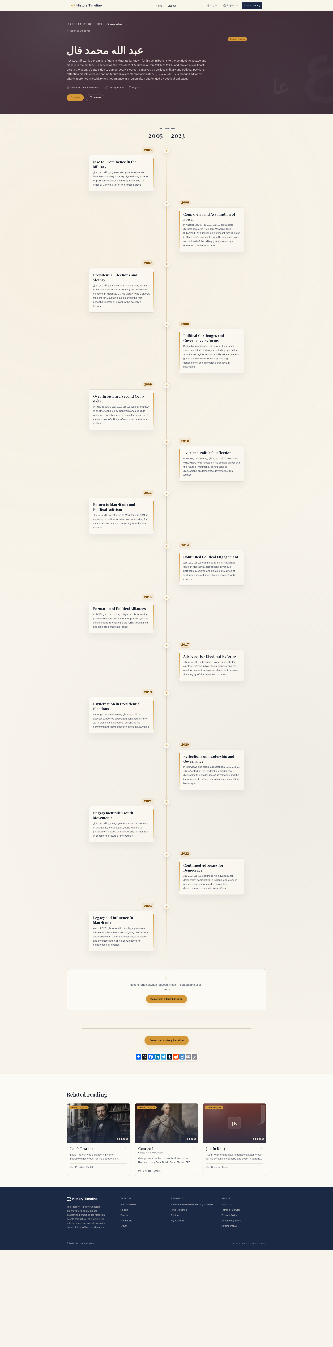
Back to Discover (80, 30)
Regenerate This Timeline (166, 999)
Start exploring (252, 5)
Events (124, 1215)
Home (159, 5)
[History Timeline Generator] (86, 5)
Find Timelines (83, 23)
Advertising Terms (231, 1220)
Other (124, 1225)
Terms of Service (231, 1209)
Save (77, 97)
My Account (177, 1220)
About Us (226, 1204)
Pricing (175, 1215)
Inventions (126, 1220)
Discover (172, 5)
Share (97, 97)
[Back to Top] (97, 1243)
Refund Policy (229, 1225)
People (98, 23)
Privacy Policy (229, 1215)
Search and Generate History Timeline (192, 1204)
